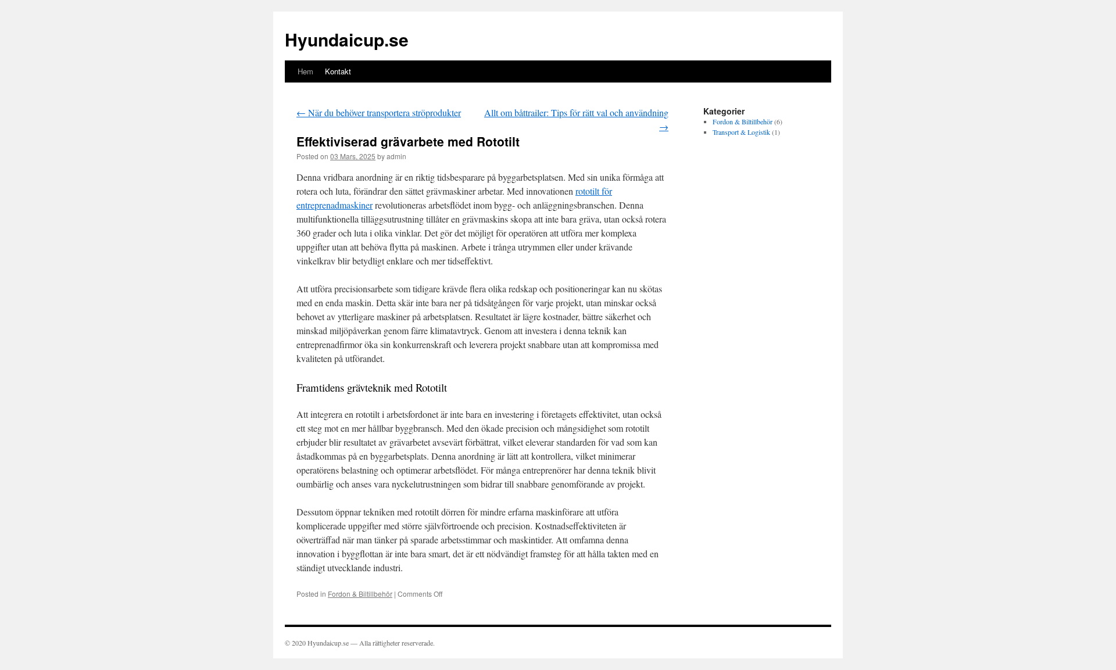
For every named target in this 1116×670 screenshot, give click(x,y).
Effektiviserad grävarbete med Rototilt (408, 141)
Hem (305, 71)
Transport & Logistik (741, 132)
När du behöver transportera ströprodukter (378, 112)
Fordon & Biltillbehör (360, 594)
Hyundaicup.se (347, 39)
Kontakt (338, 71)
